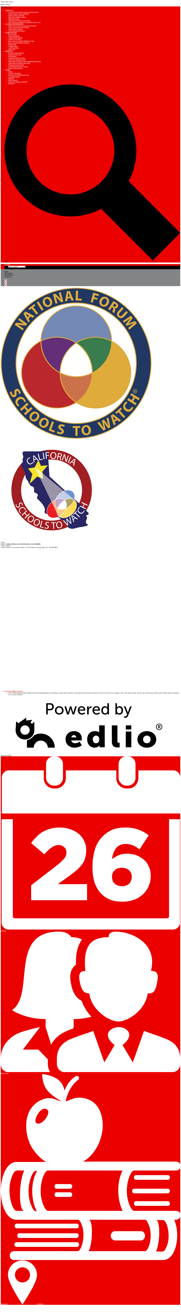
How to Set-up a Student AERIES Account (21, 41)
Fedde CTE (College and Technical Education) (22, 26)
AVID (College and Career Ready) (18, 27)
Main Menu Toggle (6, 7)
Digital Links (12, 44)
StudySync (11, 83)
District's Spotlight (13, 19)
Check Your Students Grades (16, 60)
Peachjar (6, 285)
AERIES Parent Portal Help (16, 58)
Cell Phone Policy (13, 48)
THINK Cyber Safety (14, 39)
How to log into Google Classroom (18, 43)
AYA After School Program (16, 31)
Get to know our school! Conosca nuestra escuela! (23, 12)
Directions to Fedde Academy (17, 17)
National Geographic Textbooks (17, 82)
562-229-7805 (40, 547)
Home (6, 271)
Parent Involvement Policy (16, 65)
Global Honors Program (15, 29)
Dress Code (11, 49)
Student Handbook (14, 36)
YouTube (6, 282)
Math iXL (11, 78)
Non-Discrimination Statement (14, 691)
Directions (40, 1304)
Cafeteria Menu (13, 46)
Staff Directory (9, 275)
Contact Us (8, 276)
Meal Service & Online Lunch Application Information (24, 61)
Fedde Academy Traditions (16, 15)
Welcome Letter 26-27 (15, 54)
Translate (7, 265)
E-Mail (10, 71)
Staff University (13, 80)
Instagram (6, 280)
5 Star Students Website (15, 37)
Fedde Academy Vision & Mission (18, 14)
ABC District (8, 273)
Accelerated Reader (14, 77)
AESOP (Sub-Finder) (14, 73)
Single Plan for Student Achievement (19, 20)
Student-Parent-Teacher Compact (18, 66)
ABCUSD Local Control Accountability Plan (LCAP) (24, 22)
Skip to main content (7, 1)
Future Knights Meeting (15, 68)
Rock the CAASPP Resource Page (18, 75)
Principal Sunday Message (16, 53)
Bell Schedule (12, 34)
